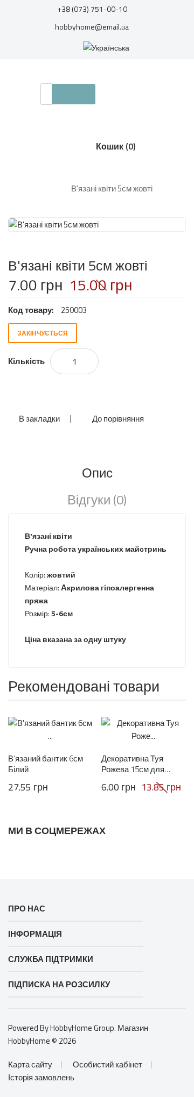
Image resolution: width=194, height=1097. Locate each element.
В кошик (81, 392)
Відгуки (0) (97, 499)
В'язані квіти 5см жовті (112, 188)
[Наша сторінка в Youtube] (102, 854)
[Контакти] (19, 47)
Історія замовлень (41, 1077)
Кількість (26, 361)
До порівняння (118, 418)
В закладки (39, 418)
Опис (97, 472)
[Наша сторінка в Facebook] (47, 854)
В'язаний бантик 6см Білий (45, 764)
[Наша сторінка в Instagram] (19, 854)
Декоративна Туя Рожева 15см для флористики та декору (142, 764)
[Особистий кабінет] (172, 47)
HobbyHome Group (82, 1028)
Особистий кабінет (107, 1064)
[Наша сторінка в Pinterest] (74, 854)
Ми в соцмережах (57, 830)
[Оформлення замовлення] (53, 47)
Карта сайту (30, 1064)
